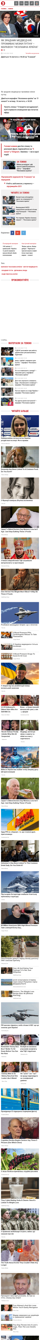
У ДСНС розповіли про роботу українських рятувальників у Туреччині (26, 353)
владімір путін (7, 270)
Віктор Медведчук (30, 267)
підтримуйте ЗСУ (14, 186)
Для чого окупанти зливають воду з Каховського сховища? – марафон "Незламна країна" (26, 383)
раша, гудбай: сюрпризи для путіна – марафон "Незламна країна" (25, 363)
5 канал (36, 36)
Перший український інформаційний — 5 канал (3, 3)
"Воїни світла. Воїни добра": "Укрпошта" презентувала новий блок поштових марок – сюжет (29, 251)
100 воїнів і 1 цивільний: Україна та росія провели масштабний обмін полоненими (10, 251)
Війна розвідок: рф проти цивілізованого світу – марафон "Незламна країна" (26, 167)
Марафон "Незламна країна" (11, 267)
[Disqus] (20, 312)
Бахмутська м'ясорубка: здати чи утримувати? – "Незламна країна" (25, 199)
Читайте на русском (32, 52)
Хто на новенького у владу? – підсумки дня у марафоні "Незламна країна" (25, 373)
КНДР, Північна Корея (9, 274)
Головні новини (10, 146)
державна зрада (20, 270)
